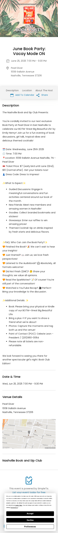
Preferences (30, 527)
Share (44, 95)
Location (27, 90)
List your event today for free (29, 492)
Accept (30, 513)
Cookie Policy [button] (18, 505)
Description (12, 90)
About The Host (44, 90)
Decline (30, 520)
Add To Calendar (24, 95)
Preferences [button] (14, 507)
